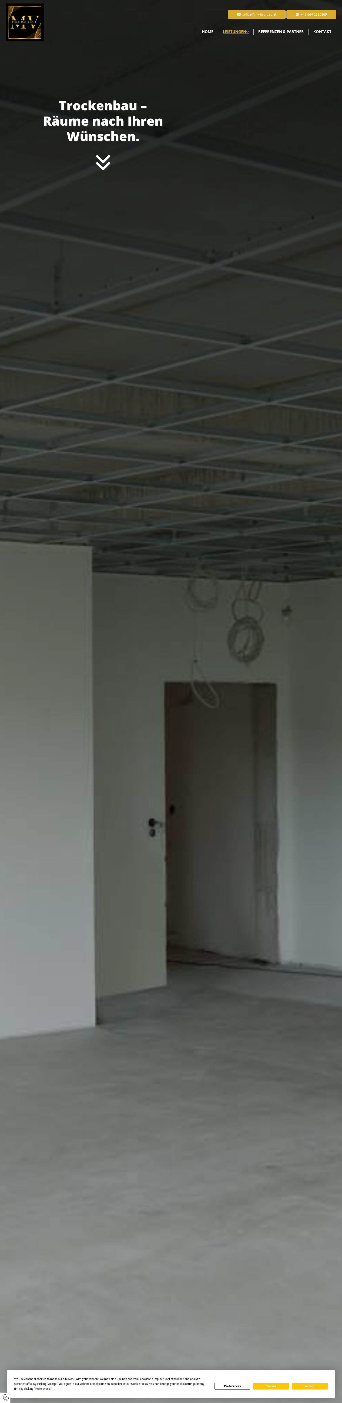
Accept (310, 1386)
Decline (271, 1386)
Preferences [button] (42, 1388)
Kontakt (322, 31)
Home (207, 31)
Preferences (232, 1386)
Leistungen (234, 31)
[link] (236, 32)
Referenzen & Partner (281, 31)
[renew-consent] (5, 1398)
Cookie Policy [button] (139, 1384)
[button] (311, 14)
